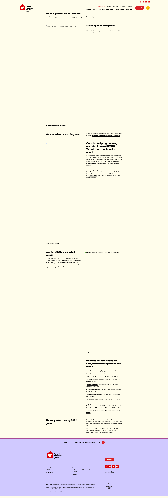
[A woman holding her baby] (53, 384)
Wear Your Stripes (75, 264)
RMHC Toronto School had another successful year (99, 168)
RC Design (62, 491)
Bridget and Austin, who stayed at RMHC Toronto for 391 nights (103, 376)
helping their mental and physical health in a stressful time (101, 407)
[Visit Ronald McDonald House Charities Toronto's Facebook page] (140, 1)
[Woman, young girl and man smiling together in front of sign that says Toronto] (70, 364)
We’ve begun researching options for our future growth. (106, 135)
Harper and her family (92, 384)
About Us (88, 9)
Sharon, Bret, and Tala (92, 379)
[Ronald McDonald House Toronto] (26, 8)
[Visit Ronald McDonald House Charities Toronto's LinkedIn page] (146, 1)
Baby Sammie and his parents (94, 394)
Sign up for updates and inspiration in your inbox (81, 442)
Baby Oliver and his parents (94, 389)
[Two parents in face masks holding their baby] (53, 394)
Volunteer (115, 6)
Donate (140, 7)
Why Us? (95, 9)
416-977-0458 (76, 466)
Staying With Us (119, 9)
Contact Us (74, 474)
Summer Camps (93, 175)
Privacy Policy (48, 481)
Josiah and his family (92, 399)
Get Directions (49, 472)
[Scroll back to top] (3, 495)
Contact (130, 6)
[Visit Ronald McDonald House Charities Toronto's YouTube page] (149, 1)
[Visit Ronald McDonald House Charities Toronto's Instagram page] (143, 1)
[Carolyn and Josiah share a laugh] (70, 384)
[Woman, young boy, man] (53, 364)
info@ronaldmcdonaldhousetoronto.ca (82, 469)
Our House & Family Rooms (106, 9)
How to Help (129, 9)
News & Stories (101, 6)
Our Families (123, 6)
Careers (109, 6)
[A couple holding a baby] (70, 374)
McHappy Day (49, 260)
